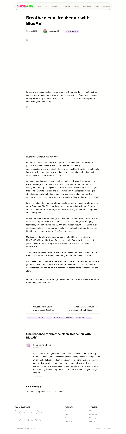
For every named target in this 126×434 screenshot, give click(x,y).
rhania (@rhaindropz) (42, 345)
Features (92, 421)
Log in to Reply (37, 376)
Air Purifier (40, 318)
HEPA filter (69, 318)
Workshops (93, 418)
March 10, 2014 (38, 347)
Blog (90, 411)
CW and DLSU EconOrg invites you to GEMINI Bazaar (81, 308)
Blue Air (49, 318)
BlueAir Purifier (59, 318)
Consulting (93, 414)
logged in (42, 391)
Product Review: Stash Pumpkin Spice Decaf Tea (43, 308)
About (67, 414)
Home (67, 411)
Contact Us (68, 421)
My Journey (68, 418)
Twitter (96, 279)
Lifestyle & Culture (72, 31)
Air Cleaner (31, 318)
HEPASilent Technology (83, 318)
